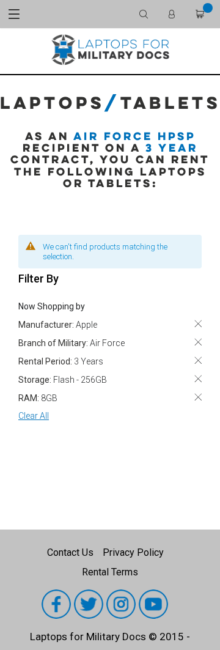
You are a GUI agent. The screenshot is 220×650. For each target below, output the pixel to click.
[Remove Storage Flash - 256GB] (198, 379)
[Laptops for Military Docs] (109, 49)
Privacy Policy (133, 552)
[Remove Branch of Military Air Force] (198, 342)
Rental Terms (110, 572)
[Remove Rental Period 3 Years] (198, 360)
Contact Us (70, 552)
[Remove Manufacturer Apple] (198, 324)
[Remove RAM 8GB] (198, 397)
